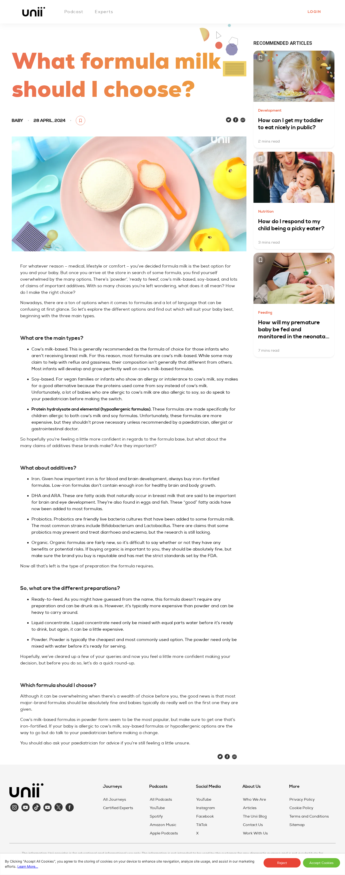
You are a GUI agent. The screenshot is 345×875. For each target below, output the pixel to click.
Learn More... (27, 866)
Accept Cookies (321, 863)
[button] (314, 11)
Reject (282, 863)
